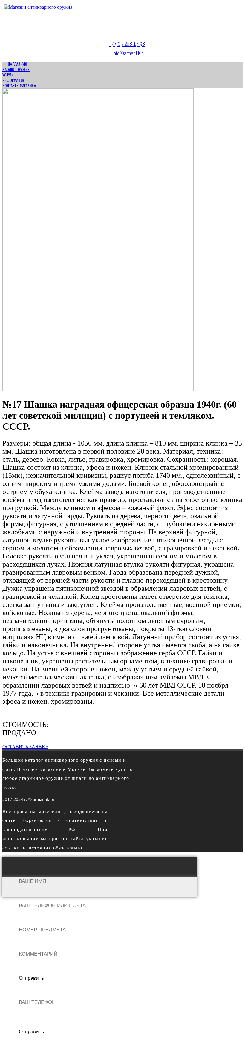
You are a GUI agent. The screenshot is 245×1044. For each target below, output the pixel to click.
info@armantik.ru (129, 53)
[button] (25, 746)
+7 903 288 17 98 (127, 44)
